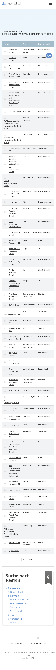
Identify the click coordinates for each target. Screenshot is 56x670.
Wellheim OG (14, 391)
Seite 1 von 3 (28, 559)
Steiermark (16, 610)
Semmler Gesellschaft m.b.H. (14, 371)
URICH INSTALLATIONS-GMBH (10, 183)
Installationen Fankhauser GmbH (14, 251)
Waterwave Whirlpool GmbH (13, 382)
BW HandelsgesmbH (12, 314)
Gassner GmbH (15, 111)
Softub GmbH (14, 305)
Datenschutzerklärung (38, 643)
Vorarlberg (16, 618)
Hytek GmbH (14, 551)
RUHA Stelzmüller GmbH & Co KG (15, 224)
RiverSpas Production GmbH (13, 296)
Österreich (14, 588)
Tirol (12, 614)
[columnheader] (12, 44)
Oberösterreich (18, 603)
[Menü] (51, 4)
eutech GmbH (14, 542)
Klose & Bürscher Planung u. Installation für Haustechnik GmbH (14, 164)
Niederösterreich (19, 599)
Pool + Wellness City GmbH (14, 261)
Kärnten (14, 595)
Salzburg (15, 607)
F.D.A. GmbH (14, 425)
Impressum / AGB (16, 643)
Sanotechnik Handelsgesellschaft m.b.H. (12, 139)
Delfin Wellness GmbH (12, 272)
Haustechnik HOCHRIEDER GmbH (14, 193)
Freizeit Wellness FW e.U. (14, 433)
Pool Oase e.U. (14, 490)
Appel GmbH (14, 202)
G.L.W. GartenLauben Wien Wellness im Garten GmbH (15, 447)
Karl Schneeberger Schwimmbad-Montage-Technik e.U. (15, 471)
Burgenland (16, 591)
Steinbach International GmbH (14, 84)
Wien (13, 622)
